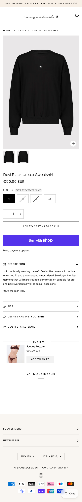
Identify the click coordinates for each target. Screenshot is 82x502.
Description (16, 264)
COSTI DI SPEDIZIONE (21, 326)
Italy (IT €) (51, 456)
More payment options (16, 250)
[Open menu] (9, 16)
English (26, 456)
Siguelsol (24, 467)
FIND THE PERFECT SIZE (28, 190)
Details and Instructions (26, 316)
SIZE (10, 306)
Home (7, 30)
